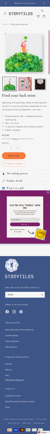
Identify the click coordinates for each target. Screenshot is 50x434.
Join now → (25, 224)
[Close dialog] (48, 192)
